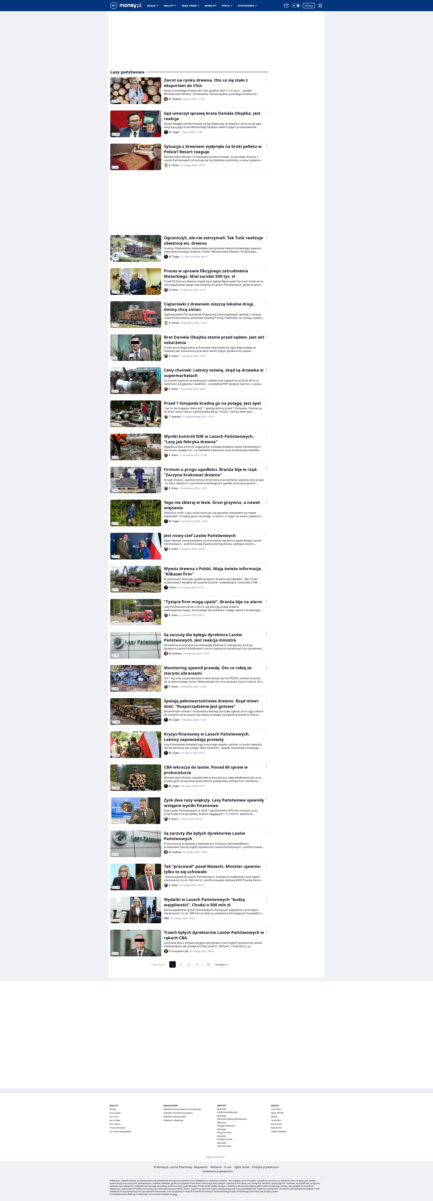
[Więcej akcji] (267, 79)
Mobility (210, 5)
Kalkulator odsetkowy (173, 1120)
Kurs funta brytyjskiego (120, 1131)
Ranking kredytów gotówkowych (232, 1119)
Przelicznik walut (117, 1127)
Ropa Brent (276, 1127)
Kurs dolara (115, 1124)
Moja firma (189, 5)
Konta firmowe (224, 1146)
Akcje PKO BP (277, 1112)
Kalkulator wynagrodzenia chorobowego (182, 1109)
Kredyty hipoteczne (226, 1125)
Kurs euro (114, 1116)
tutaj (175, 1194)
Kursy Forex (276, 1124)
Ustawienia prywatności (217, 1171)
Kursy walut (115, 1112)
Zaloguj (309, 5)
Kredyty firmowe (225, 1139)
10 (208, 964)
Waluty (169, 5)
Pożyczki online (224, 1132)
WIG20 (274, 1116)
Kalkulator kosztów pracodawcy (178, 1112)
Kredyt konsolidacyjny (227, 1112)
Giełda (151, 5)
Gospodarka (246, 5)
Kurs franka (115, 1120)
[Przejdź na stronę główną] (113, 8)
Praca (226, 5)
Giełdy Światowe (278, 1131)
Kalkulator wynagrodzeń (174, 1116)
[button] (296, 6)
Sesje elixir (276, 1120)
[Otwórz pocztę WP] (286, 5)
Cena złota (276, 1109)
